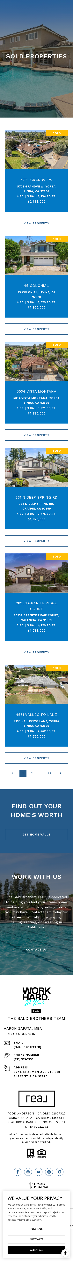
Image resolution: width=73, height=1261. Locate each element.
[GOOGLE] (59, 1172)
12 (49, 773)
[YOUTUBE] (38, 1172)
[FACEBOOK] (17, 1172)
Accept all (36, 1250)
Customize (36, 1239)
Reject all (36, 1228)
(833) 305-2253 (23, 1059)
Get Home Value (37, 834)
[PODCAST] (49, 1172)
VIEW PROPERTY (36, 223)
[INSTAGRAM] (28, 1172)
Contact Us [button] (36, 949)
